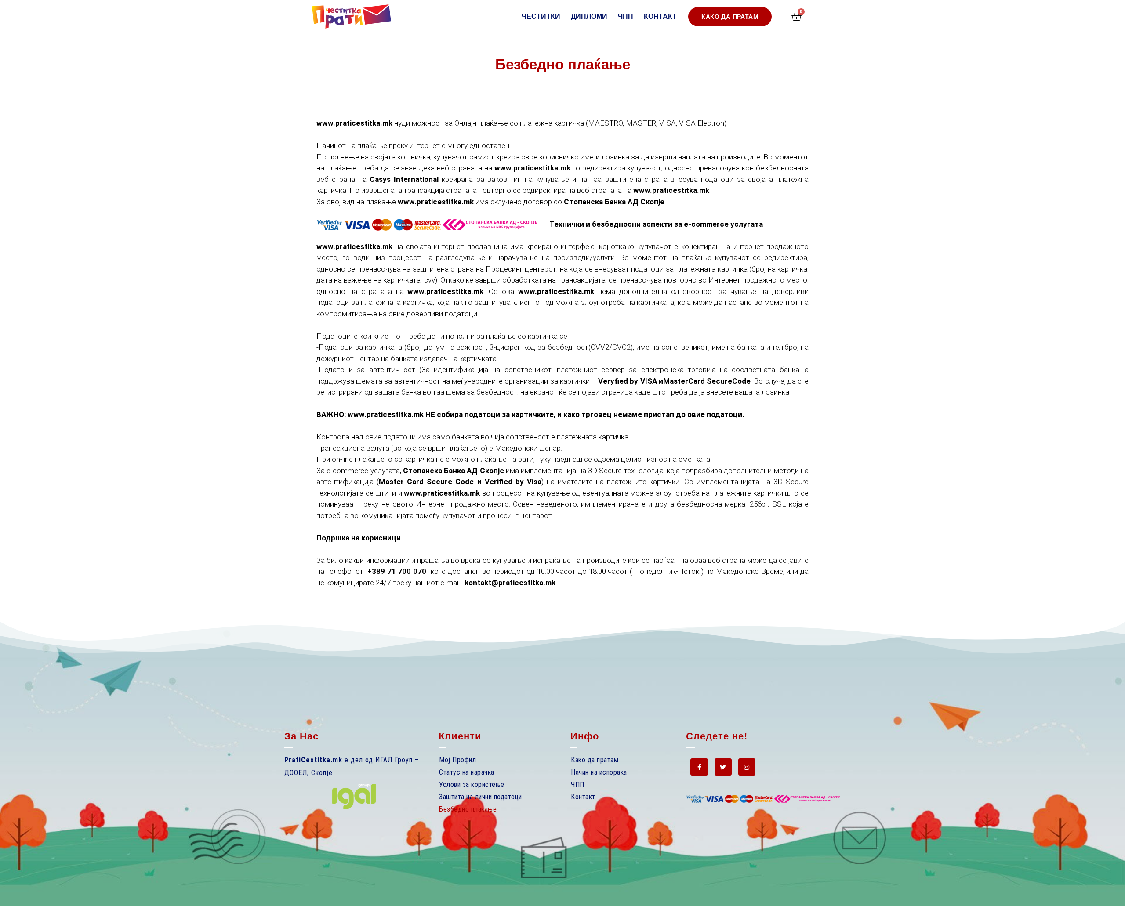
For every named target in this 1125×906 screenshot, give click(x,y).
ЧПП (625, 16)
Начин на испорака (599, 772)
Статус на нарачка (466, 772)
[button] (730, 16)
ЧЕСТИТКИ (541, 16)
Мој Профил (457, 760)
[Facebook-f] (699, 767)
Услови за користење (471, 784)
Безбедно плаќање (468, 809)
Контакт (660, 16)
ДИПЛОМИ (589, 16)
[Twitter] (723, 767)
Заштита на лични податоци (480, 797)
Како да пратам (594, 760)
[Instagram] (746, 767)
